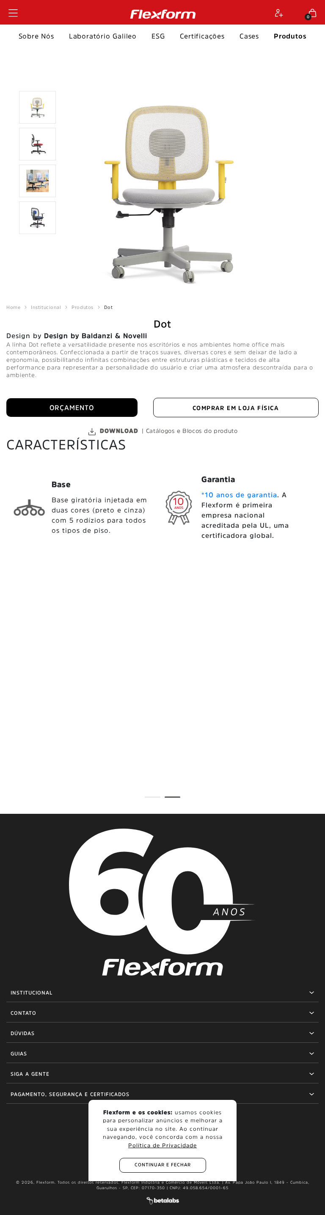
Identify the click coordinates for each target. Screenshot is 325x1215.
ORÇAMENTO (72, 407)
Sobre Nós (36, 36)
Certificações (202, 36)
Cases (249, 36)
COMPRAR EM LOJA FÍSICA (236, 408)
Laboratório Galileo (103, 36)
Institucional (46, 307)
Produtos (290, 36)
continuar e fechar (163, 1165)
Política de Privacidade (162, 1145)
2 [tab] (169, 800)
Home (13, 307)
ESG (158, 36)
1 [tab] (149, 800)
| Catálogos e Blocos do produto (169, 431)
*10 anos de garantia (239, 494)
